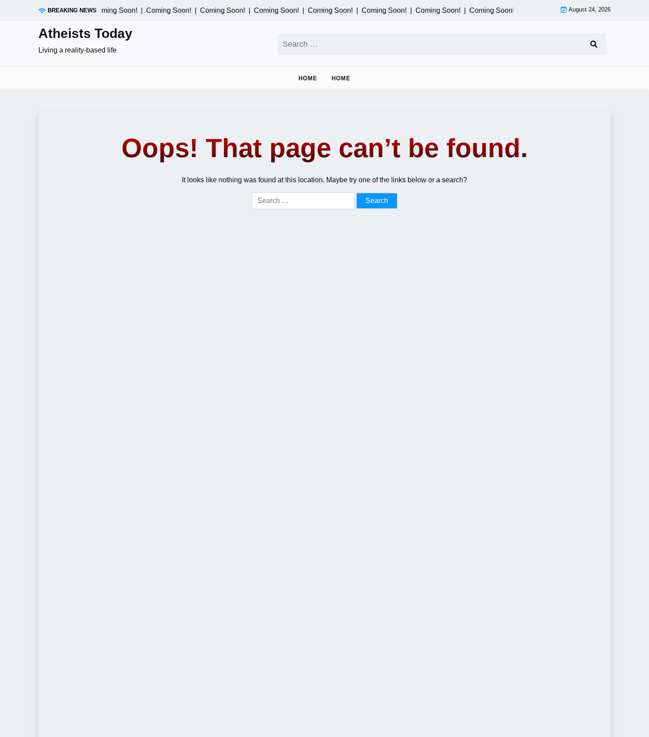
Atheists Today (85, 33)
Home (307, 78)
